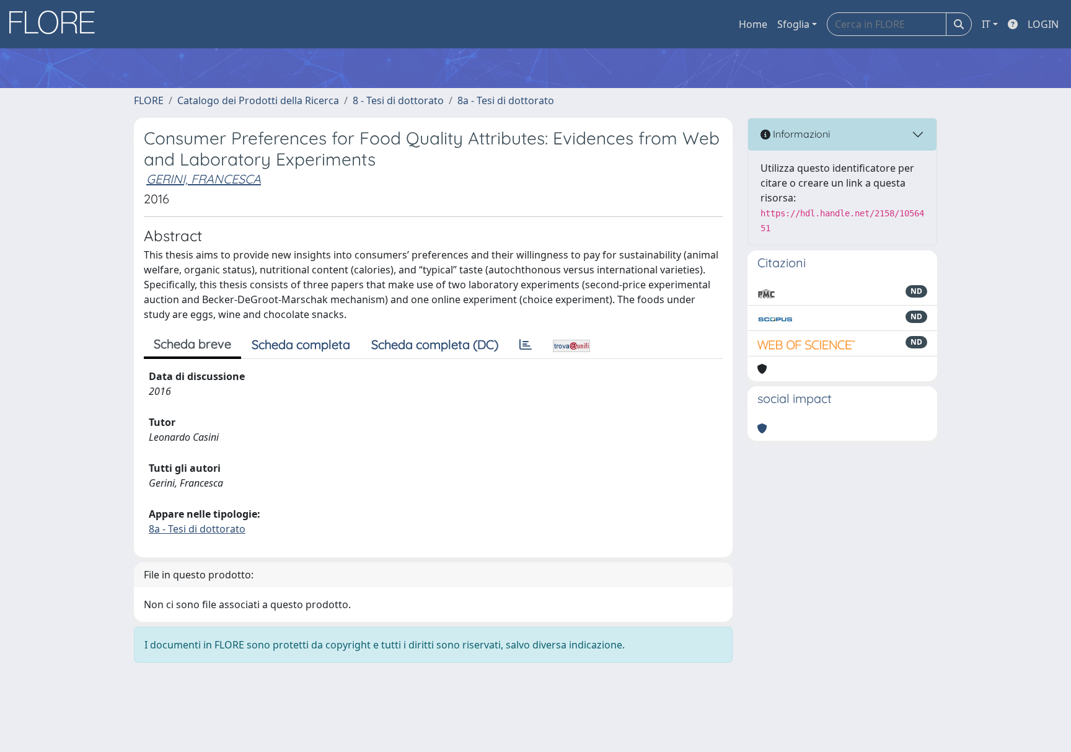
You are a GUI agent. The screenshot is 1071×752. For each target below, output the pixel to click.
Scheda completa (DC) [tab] (434, 344)
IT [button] (986, 24)
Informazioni (800, 134)
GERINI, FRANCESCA (203, 179)
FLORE (149, 100)
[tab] (525, 345)
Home (753, 24)
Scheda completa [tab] (301, 344)
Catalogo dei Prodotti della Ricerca (258, 100)
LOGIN (1043, 24)
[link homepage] (56, 24)
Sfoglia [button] (793, 24)
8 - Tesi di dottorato (398, 100)
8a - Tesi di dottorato (505, 100)
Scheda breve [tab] (192, 344)
